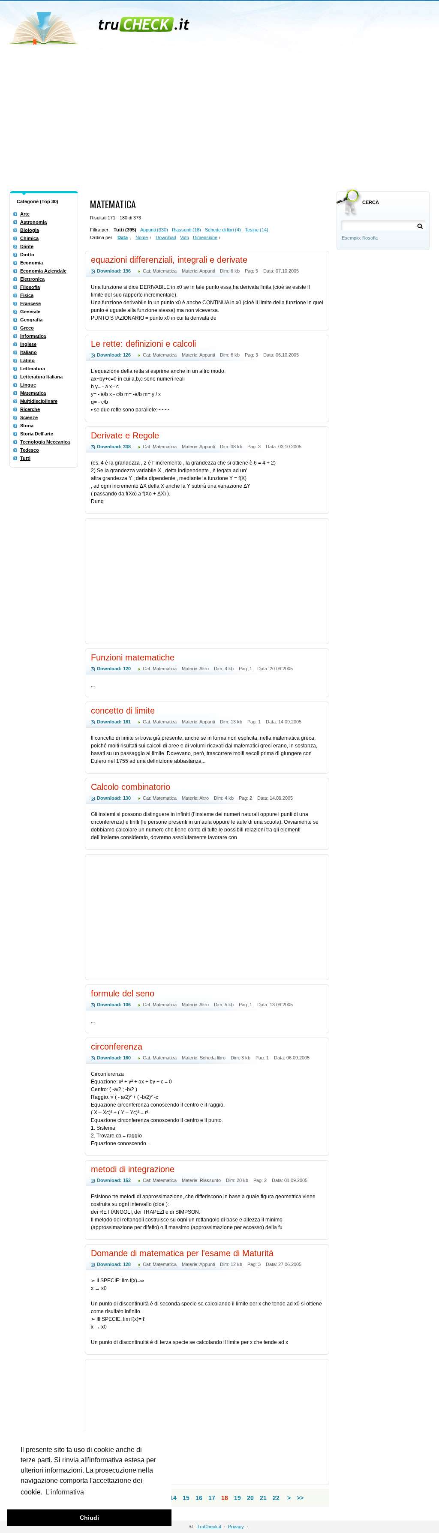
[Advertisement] (219, 123)
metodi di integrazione (132, 1169)
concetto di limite (123, 710)
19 (237, 1497)
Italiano (28, 352)
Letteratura (32, 368)
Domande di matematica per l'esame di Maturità (182, 1253)
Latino (27, 360)
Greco (27, 327)
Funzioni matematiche (132, 657)
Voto (184, 237)
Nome (141, 237)
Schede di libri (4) (223, 229)
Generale (30, 311)
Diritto (27, 254)
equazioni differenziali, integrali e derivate (169, 259)
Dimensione (205, 237)
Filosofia (30, 287)
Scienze (29, 417)
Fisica (26, 295)
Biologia (29, 230)
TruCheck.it (209, 1526)
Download (166, 237)
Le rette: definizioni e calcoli (143, 343)
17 (211, 1497)
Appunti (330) (154, 229)
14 (173, 1497)
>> (300, 1497)
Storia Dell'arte (36, 433)
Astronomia (33, 222)
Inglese (28, 344)
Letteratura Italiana (41, 376)
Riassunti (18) (186, 229)
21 (263, 1497)
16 (198, 1497)
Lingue (28, 384)
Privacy (236, 1526)
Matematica (33, 393)
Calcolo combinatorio (130, 787)
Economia (31, 262)
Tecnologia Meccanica (45, 441)
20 (250, 1497)
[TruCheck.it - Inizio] (100, 26)
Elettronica (32, 279)
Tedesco (29, 450)
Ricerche (30, 409)
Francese (30, 303)
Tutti (25, 458)
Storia (26, 425)
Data (122, 237)
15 (186, 1497)
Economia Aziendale (43, 270)
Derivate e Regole (125, 435)
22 (276, 1497)
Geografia (31, 319)
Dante (26, 246)
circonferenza (116, 1046)
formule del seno (122, 993)
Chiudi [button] (89, 1517)
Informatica (33, 336)
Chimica (29, 238)
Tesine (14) (256, 229)
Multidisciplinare (38, 401)
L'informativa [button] (64, 1492)
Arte (25, 213)
